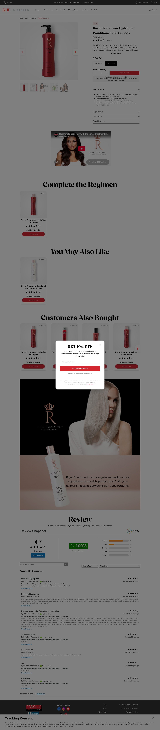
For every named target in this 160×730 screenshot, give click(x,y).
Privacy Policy (90, 384)
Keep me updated (80, 368)
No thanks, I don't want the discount (80, 374)
